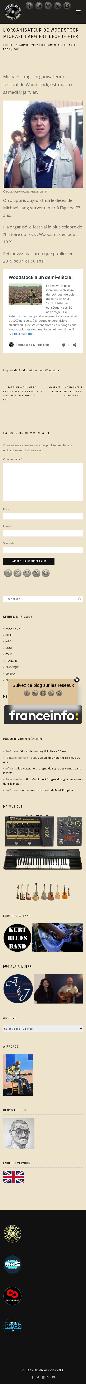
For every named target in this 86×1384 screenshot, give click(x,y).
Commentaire (12, 459)
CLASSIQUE (12, 667)
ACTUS (73, 45)
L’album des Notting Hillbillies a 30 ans (42, 751)
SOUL (8, 648)
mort (41, 370)
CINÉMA (10, 673)
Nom (6, 509)
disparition (30, 370)
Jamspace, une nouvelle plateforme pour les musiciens (65, 391)
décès (18, 370)
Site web (8, 543)
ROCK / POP (11, 49)
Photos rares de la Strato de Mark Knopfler (46, 790)
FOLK (8, 654)
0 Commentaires (53, 45)
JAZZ (8, 641)
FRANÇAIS (11, 661)
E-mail (7, 526)
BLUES (9, 635)
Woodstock (52, 370)
